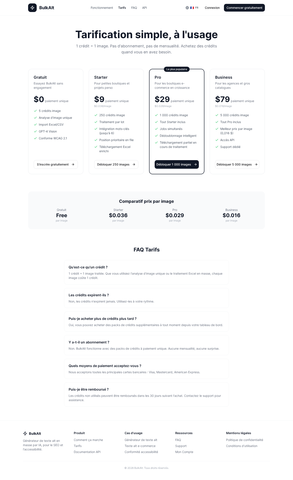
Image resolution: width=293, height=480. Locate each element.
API (144, 7)
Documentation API (87, 452)
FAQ (134, 7)
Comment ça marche (88, 440)
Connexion (212, 7)
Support (181, 446)
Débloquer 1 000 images (173, 164)
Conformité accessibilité (141, 452)
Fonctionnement (102, 7)
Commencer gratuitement (244, 7)
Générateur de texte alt (141, 440)
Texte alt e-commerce (140, 446)
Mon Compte (184, 452)
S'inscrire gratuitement (53, 164)
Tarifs (122, 7)
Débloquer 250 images (113, 164)
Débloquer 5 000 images (234, 164)
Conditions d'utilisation (241, 446)
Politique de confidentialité (244, 440)
